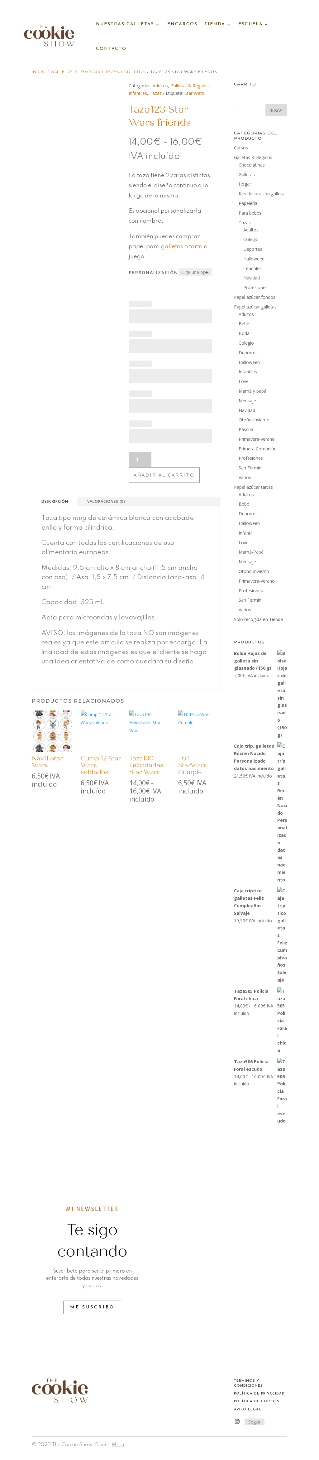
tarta (196, 247)
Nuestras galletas (125, 24)
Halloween (253, 259)
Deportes (252, 249)
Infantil (245, 533)
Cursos (241, 148)
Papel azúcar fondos (254, 297)
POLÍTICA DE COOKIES (256, 1401)
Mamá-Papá (251, 552)
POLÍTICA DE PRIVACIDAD (259, 1393)
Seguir (254, 1422)
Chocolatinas (252, 165)
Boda (244, 333)
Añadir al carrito (164, 475)
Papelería (248, 203)
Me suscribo (92, 1307)
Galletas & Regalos (75, 72)
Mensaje (247, 401)
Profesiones (255, 287)
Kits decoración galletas (263, 193)
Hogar (245, 184)
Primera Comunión (258, 449)
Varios (245, 477)
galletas (172, 247)
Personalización (153, 272)
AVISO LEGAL (247, 1409)
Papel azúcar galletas (255, 307)
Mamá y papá (252, 391)
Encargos (182, 24)
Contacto (111, 48)
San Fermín (250, 468)
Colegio (251, 239)
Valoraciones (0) (106, 501)
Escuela (250, 24)
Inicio (39, 72)
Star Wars (194, 93)
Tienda (214, 24)
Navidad (251, 278)
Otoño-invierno (254, 571)
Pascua (246, 429)
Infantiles (138, 93)
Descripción (54, 501)
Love (244, 381)
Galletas (247, 174)
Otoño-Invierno (254, 420)
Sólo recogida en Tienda (258, 619)
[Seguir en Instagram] (237, 1421)
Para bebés (250, 213)
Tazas (112, 72)
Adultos (134, 72)
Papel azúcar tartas (253, 487)
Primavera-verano (257, 439)
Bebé (244, 324)
